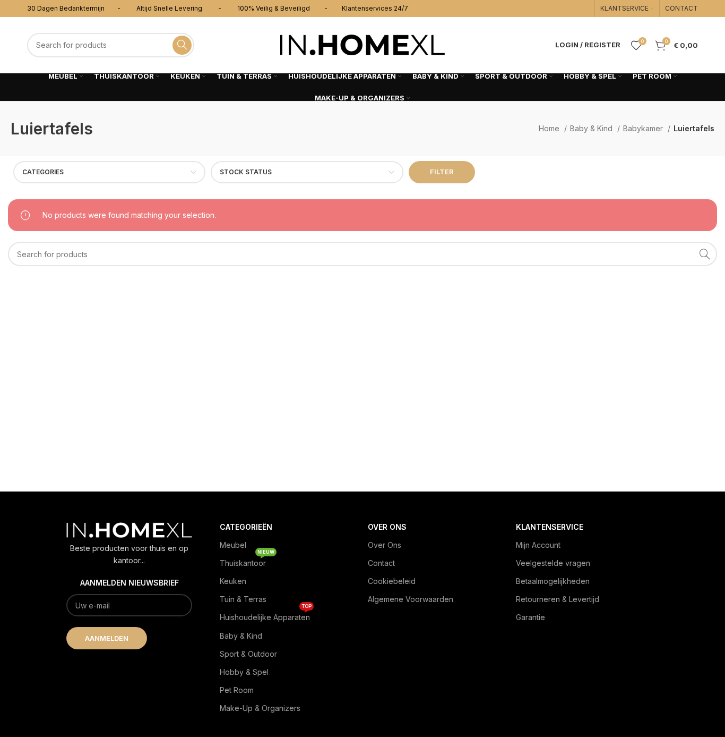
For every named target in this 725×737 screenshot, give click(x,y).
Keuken (233, 581)
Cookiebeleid (392, 581)
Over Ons (384, 544)
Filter (442, 171)
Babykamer (644, 128)
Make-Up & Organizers (260, 708)
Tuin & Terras (243, 599)
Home (550, 128)
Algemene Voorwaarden (410, 599)
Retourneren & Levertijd (557, 599)
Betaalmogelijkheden (553, 581)
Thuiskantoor (247, 560)
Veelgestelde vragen (553, 562)
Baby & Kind (592, 128)
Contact (381, 562)
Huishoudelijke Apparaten (266, 615)
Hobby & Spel (244, 671)
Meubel (233, 544)
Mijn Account (538, 544)
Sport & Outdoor (248, 653)
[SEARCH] (182, 45)
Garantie (530, 617)
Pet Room (237, 689)
